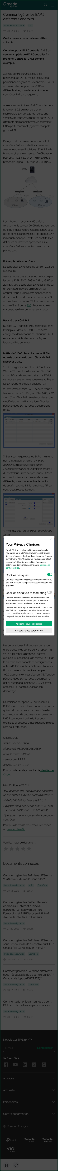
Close (50, 539)
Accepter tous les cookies (29, 623)
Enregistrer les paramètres (29, 630)
